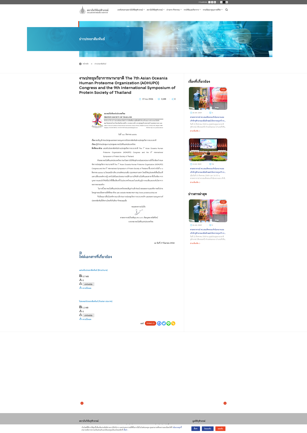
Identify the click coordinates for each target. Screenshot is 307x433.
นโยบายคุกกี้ (177, 427)
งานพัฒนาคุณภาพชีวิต (212, 9)
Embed (149, 323)
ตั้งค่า (125, 430)
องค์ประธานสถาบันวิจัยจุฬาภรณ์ (130, 9)
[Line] (168, 323)
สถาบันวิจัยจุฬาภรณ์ (155, 9)
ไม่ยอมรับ (207, 428)
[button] (82, 403)
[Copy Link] (173, 323)
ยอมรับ (220, 428)
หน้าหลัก (86, 63)
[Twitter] (164, 323)
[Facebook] (159, 323)
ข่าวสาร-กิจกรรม (173, 9)
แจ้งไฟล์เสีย (88, 284)
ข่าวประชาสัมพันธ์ (100, 63)
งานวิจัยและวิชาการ (191, 9)
